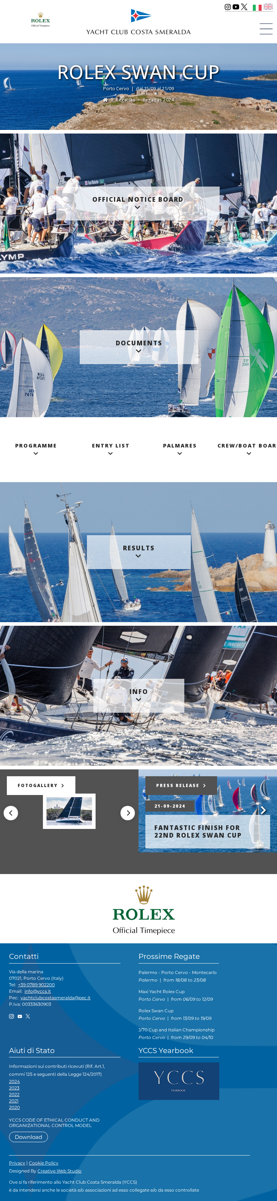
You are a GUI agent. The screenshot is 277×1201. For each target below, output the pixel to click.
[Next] (127, 813)
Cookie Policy (43, 1163)
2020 (14, 1107)
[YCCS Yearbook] (178, 1081)
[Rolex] (141, 910)
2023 (14, 1088)
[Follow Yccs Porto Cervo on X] (244, 7)
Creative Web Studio (60, 1171)
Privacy (17, 1163)
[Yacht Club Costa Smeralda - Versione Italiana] (257, 7)
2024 (14, 1081)
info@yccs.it (38, 991)
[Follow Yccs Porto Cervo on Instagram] (228, 7)
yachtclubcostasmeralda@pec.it (56, 997)
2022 (14, 1094)
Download (28, 1137)
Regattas (125, 100)
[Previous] (11, 813)
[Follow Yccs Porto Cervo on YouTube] (236, 7)
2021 (13, 1101)
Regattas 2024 (158, 100)
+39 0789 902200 (36, 984)
